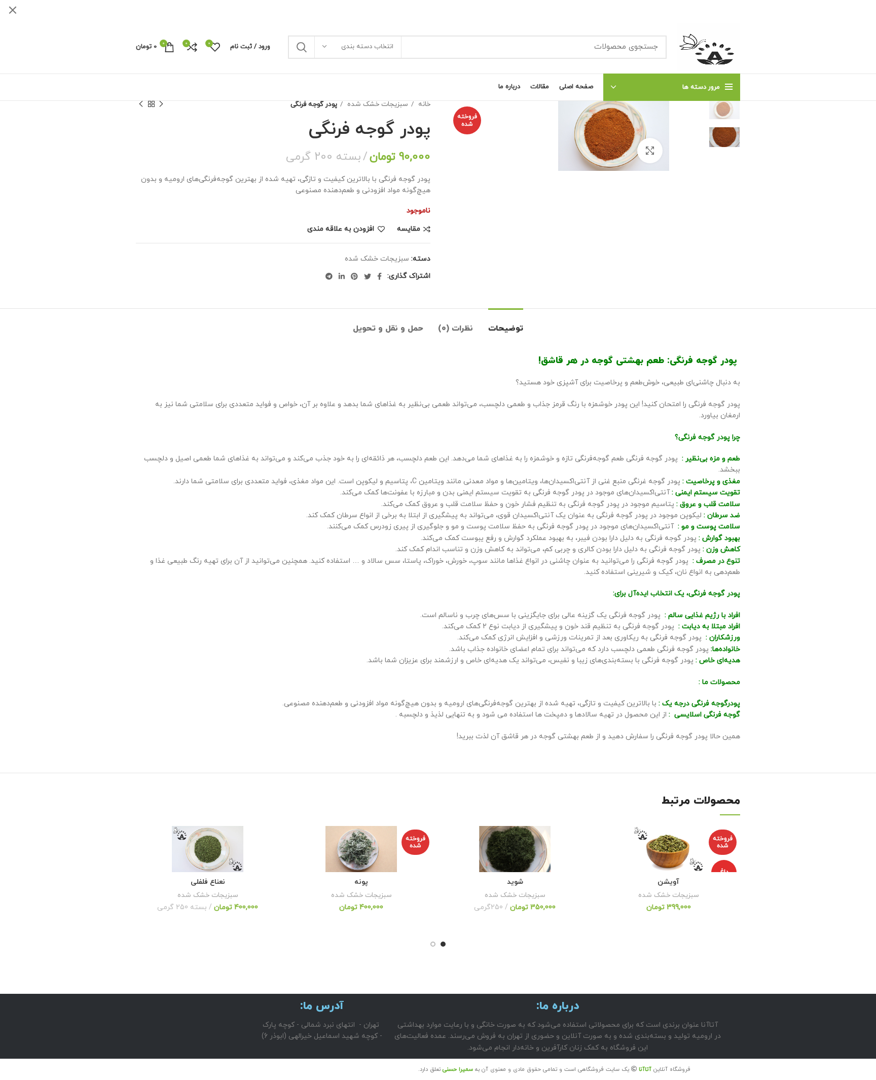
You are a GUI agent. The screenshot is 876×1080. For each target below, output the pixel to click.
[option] (709, 109)
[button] (450, 865)
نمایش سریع (604, 888)
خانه (423, 104)
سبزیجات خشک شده (376, 104)
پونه (361, 882)
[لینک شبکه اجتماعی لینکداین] (342, 276)
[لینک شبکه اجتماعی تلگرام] (329, 276)
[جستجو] (301, 47)
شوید (515, 882)
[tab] (505, 323)
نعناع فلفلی (208, 882)
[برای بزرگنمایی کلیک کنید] (650, 150)
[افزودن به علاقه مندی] (604, 842)
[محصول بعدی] (141, 104)
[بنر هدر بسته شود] (12, 10)
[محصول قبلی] (161, 104)
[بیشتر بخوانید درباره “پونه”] (297, 865)
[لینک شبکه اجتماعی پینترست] (354, 276)
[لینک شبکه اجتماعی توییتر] (367, 276)
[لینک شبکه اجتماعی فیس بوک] (379, 276)
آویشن (668, 882)
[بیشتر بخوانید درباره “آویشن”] (604, 865)
